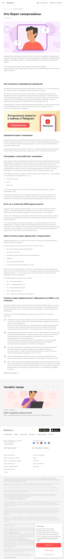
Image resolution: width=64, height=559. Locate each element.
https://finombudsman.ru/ (9, 546)
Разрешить (48, 545)
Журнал (10, 8)
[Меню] (3, 3)
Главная (5, 8)
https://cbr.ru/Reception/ (24, 539)
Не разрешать (48, 550)
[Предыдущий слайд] (53, 387)
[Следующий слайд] (58, 387)
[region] (32, 9)
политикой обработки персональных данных (21, 554)
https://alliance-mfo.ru (14, 532)
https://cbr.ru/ (21, 537)
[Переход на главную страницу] (10, 3)
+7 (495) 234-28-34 (8, 444)
